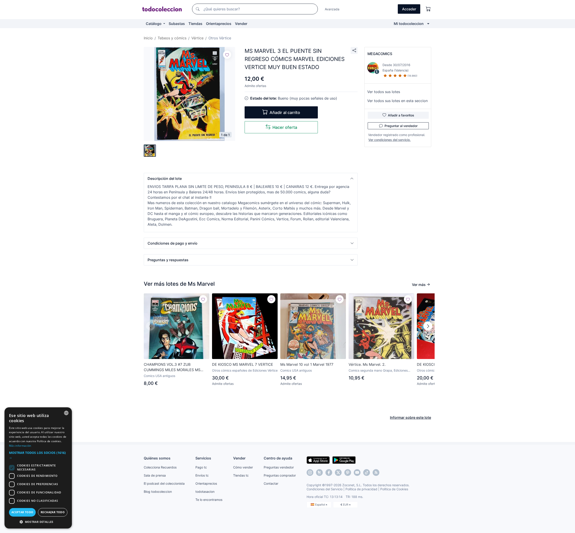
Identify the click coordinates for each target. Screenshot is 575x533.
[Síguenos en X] (338, 472)
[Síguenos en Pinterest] (347, 472)
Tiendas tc (241, 475)
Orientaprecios (218, 23)
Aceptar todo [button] (22, 512)
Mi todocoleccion (409, 23)
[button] (251, 178)
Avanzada (332, 9)
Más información (20, 446)
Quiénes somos (157, 458)
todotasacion (205, 491)
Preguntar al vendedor (401, 126)
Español (320, 504)
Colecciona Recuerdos (160, 467)
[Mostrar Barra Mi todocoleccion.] (428, 23)
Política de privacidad (361, 489)
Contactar (271, 483)
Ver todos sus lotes (383, 91)
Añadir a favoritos (401, 115)
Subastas (177, 23)
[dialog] (38, 468)
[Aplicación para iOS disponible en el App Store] (318, 459)
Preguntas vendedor (279, 467)
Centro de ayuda (278, 458)
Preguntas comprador (280, 475)
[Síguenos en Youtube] (357, 472)
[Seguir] (227, 55)
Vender (241, 23)
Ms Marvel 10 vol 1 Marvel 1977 (306, 364)
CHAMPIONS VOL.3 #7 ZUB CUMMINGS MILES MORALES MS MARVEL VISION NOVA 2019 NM (172, 367)
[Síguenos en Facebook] (328, 472)
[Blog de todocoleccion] (376, 472)
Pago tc (201, 467)
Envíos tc (202, 475)
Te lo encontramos (208, 500)
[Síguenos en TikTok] (366, 472)
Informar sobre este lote (410, 417)
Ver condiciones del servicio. (389, 140)
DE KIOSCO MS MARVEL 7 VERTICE (242, 364)
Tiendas (195, 23)
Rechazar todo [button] (53, 512)
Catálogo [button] (154, 23)
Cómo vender (243, 467)
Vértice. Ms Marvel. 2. (367, 364)
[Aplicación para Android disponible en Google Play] (344, 459)
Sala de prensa (155, 475)
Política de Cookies (394, 489)
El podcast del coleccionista (164, 483)
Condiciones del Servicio (325, 489)
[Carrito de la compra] (428, 9)
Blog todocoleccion (158, 491)
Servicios (203, 458)
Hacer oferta (284, 127)
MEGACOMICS (379, 53)
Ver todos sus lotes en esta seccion (397, 100)
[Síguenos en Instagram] (310, 472)
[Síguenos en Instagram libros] (319, 472)
